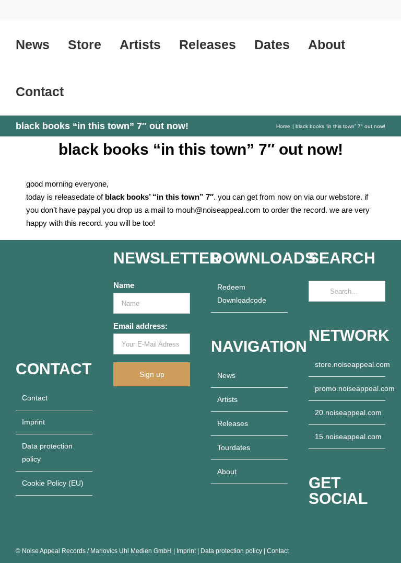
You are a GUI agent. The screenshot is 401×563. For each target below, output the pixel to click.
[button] (87, 91)
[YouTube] (312, 528)
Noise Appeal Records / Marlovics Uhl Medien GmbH (97, 551)
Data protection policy (47, 452)
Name (123, 285)
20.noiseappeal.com (347, 412)
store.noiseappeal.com (347, 364)
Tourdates (233, 447)
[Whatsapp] (354, 528)
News (226, 375)
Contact (35, 398)
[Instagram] (326, 528)
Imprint (33, 422)
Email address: (140, 325)
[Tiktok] (340, 528)
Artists (227, 399)
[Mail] (368, 528)
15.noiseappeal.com (347, 436)
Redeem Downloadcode (241, 293)
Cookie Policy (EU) (53, 483)
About (227, 471)
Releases (232, 423)
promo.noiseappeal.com (347, 388)
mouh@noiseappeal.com (218, 209)
